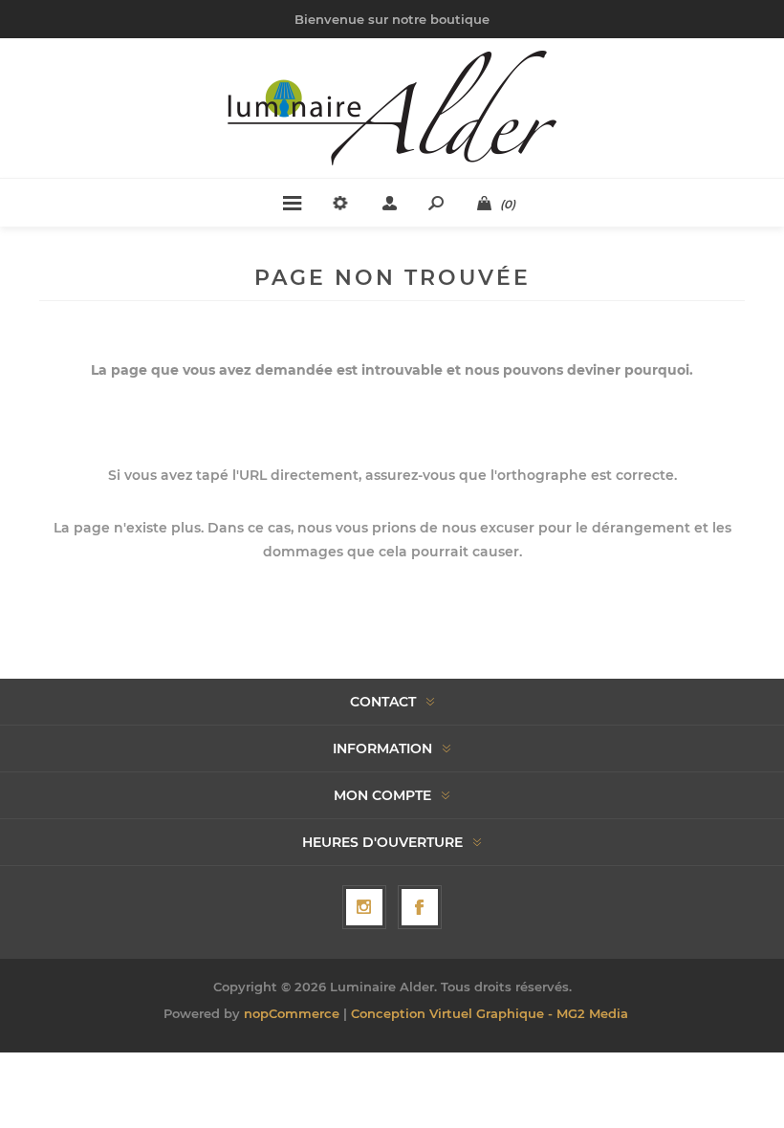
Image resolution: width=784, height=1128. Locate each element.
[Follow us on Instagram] (364, 907)
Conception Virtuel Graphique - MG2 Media (489, 1013)
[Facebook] (420, 907)
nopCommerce (291, 1013)
